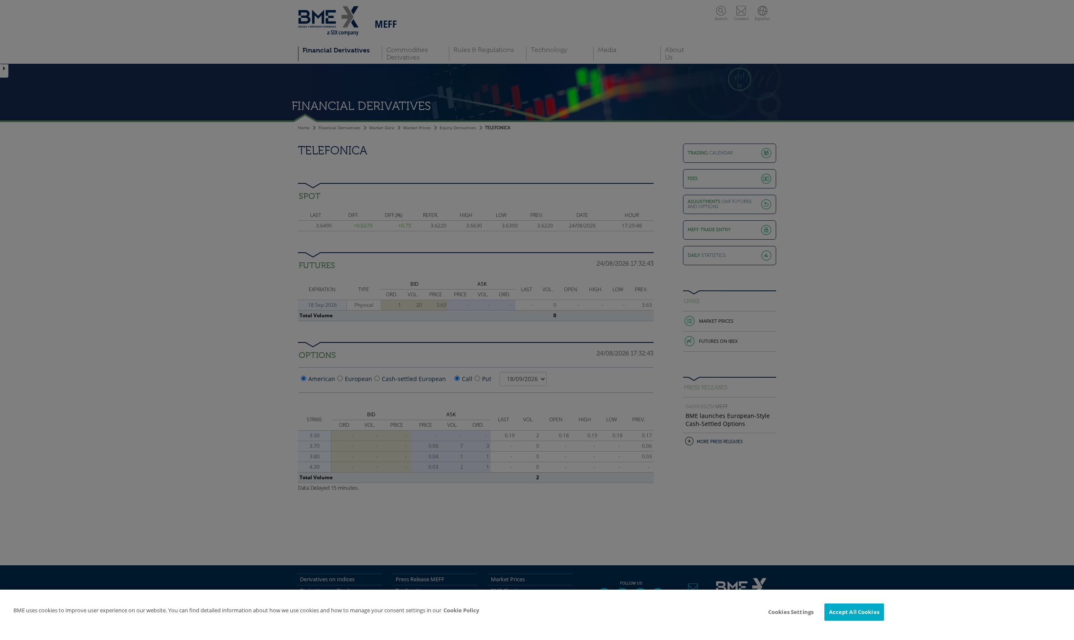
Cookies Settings (790, 612)
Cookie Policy (461, 610)
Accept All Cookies (854, 612)
